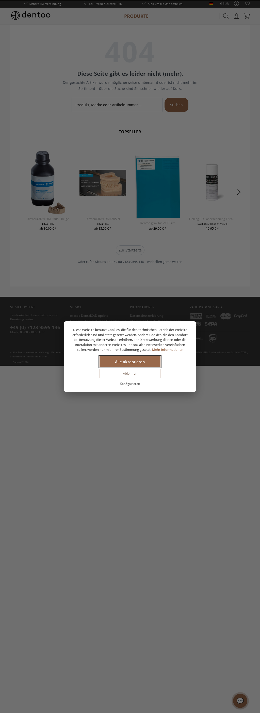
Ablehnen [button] (130, 373)
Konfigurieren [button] (130, 384)
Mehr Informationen (167, 349)
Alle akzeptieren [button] (130, 361)
